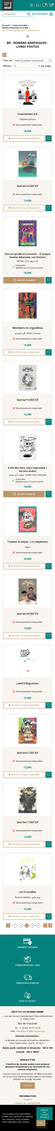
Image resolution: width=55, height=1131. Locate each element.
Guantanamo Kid (27, 114)
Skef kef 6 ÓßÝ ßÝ (27, 186)
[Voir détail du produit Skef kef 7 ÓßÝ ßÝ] (27, 800)
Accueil (5, 25)
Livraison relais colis (27, 965)
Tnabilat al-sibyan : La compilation (27, 541)
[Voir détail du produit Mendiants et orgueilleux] (27, 306)
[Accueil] (7, 5)
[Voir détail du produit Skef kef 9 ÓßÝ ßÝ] (27, 378)
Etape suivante (45, 925)
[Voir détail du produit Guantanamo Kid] (27, 92)
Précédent (8, 925)
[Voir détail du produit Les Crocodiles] (27, 870)
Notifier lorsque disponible (25, 138)
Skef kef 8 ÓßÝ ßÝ (27, 613)
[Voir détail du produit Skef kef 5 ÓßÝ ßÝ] (27, 731)
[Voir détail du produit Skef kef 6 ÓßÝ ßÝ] (27, 164)
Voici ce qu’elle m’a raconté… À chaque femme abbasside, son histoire (27, 255)
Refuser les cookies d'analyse (44, 1113)
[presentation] (4, 55)
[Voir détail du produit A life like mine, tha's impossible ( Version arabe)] (27, 447)
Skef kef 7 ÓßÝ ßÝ (27, 822)
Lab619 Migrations (27, 683)
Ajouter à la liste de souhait (49, 138)
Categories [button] (40, 14)
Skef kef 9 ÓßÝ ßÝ (27, 400)
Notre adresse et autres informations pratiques (31, 5)
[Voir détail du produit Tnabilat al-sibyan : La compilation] (27, 519)
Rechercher (29, 14)
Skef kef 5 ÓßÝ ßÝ (27, 753)
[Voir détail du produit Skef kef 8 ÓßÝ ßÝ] (27, 592)
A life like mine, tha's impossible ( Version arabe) (27, 469)
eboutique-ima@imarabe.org (30, 1031)
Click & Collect (27, 1001)
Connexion (37, 5)
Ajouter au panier (26, 280)
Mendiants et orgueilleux (27, 328)
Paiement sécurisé (27, 947)
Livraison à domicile (27, 983)
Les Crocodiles (27, 892)
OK (40, 1123)
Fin (50, 925)
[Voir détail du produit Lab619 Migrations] (27, 661)
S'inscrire (27, 1085)
